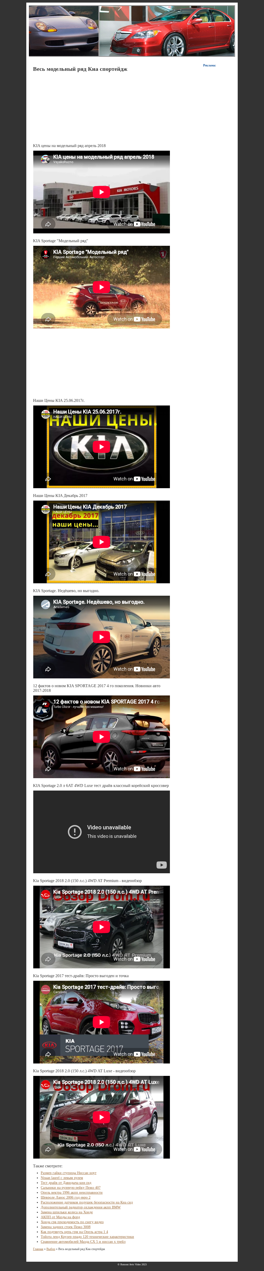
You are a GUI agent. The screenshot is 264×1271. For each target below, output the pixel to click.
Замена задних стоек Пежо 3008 (65, 1227)
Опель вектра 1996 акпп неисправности (72, 1193)
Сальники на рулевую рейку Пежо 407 (71, 1188)
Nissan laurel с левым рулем (62, 1178)
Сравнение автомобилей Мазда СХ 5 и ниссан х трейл (83, 1242)
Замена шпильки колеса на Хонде (67, 1212)
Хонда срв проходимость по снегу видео (72, 1222)
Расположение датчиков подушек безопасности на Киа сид (87, 1202)
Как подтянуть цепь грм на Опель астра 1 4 (74, 1232)
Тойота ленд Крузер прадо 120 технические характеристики (87, 1237)
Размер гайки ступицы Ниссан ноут (68, 1173)
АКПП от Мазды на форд (60, 1217)
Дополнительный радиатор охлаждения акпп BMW (81, 1207)
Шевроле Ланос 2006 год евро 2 (65, 1197)
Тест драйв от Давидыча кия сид (66, 1183)
